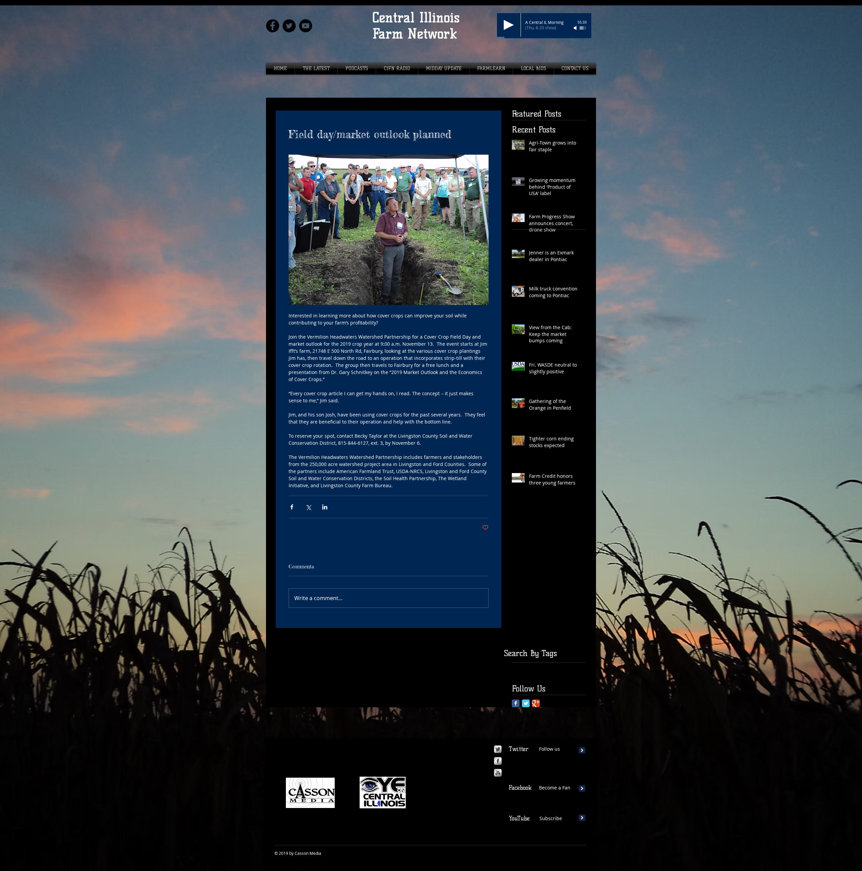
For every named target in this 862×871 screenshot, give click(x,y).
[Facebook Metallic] (498, 761)
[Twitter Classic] (526, 703)
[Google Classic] (536, 703)
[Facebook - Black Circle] (272, 25)
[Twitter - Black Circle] (289, 25)
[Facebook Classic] (516, 703)
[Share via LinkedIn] (325, 507)
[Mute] (575, 28)
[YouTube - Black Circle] (305, 25)
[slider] (583, 28)
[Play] (509, 25)
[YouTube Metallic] (498, 773)
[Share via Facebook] (292, 507)
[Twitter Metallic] (498, 749)
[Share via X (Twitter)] (308, 507)
